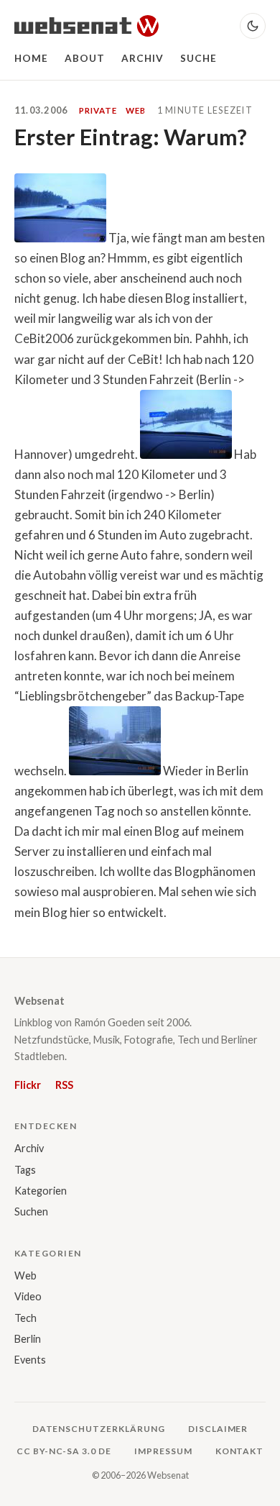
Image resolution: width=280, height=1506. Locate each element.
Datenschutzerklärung (98, 1428)
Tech (25, 1318)
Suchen (31, 1211)
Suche (198, 58)
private (97, 110)
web (136, 110)
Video (28, 1296)
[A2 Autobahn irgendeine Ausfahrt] (186, 454)
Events (30, 1360)
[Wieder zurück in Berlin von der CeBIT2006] (115, 770)
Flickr (27, 1085)
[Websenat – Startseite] (86, 26)
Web (25, 1275)
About (85, 58)
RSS (64, 1085)
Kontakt (239, 1451)
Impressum (163, 1451)
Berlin (27, 1339)
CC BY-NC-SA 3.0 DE (64, 1451)
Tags (25, 1170)
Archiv (142, 58)
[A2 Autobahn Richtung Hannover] (60, 237)
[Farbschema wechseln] (253, 26)
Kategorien (40, 1191)
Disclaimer (218, 1428)
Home (31, 58)
